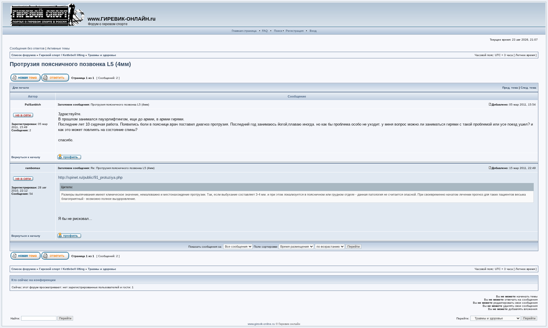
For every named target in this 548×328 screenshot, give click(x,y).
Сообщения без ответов (27, 48)
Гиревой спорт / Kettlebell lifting (61, 55)
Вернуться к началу (25, 157)
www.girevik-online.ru (261, 323)
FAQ (265, 30)
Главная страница (244, 30)
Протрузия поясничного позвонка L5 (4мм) (70, 64)
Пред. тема (510, 87)
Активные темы (58, 48)
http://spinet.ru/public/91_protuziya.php (90, 177)
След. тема (528, 87)
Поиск (278, 30)
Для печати (21, 87)
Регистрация (294, 30)
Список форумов (23, 55)
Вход (313, 30)
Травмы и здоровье (102, 55)
